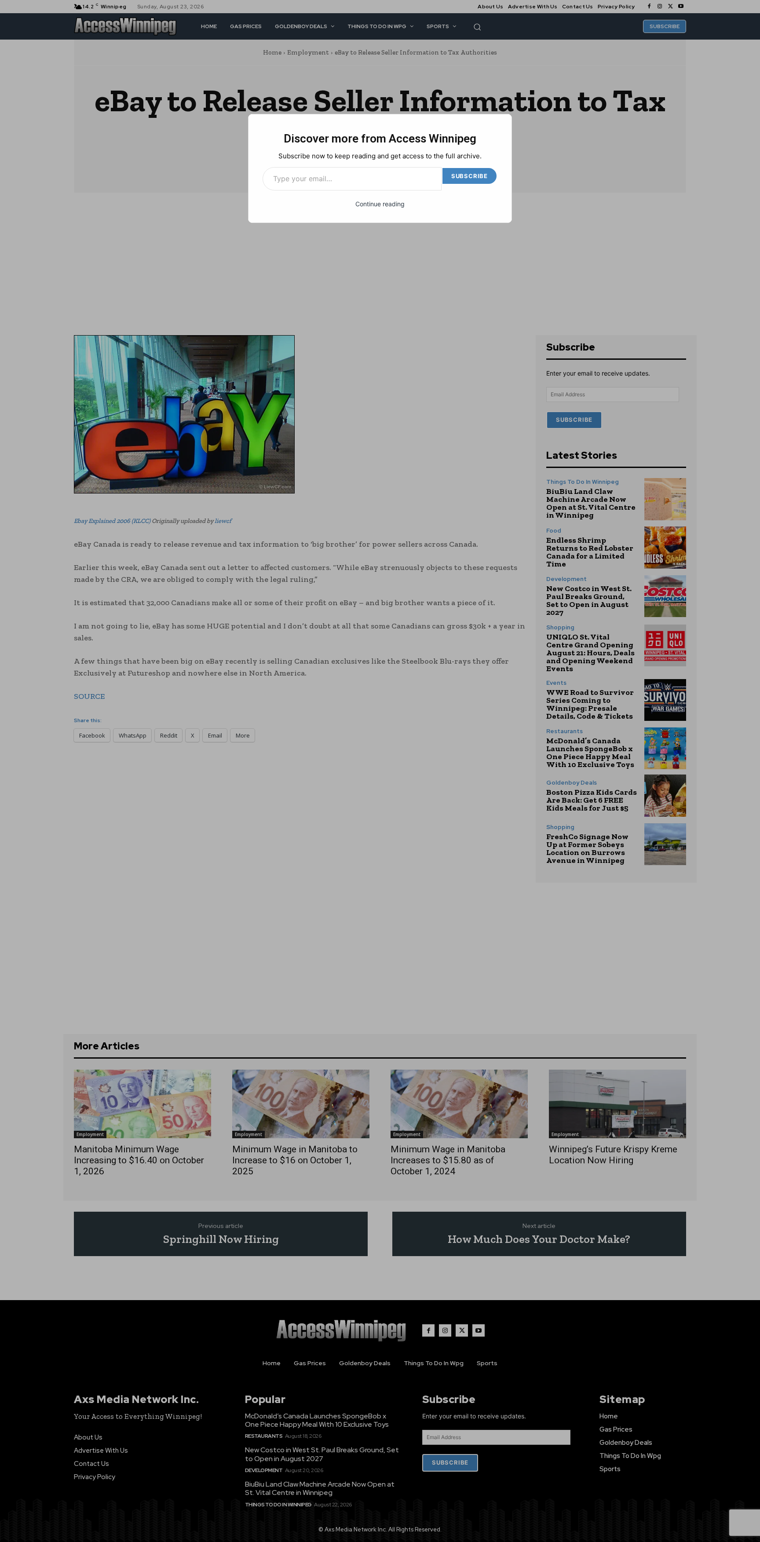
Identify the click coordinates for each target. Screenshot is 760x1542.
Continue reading (380, 204)
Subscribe (469, 175)
